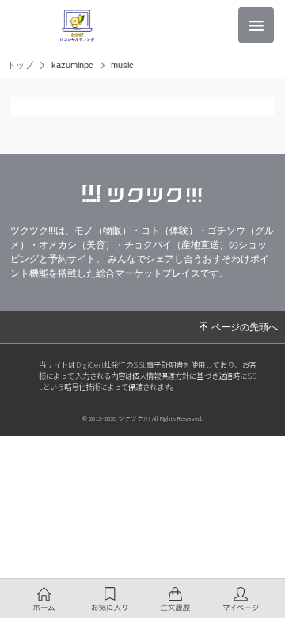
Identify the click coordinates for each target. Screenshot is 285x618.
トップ (20, 65)
